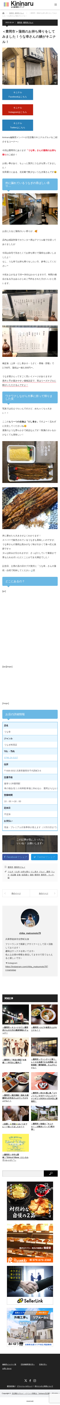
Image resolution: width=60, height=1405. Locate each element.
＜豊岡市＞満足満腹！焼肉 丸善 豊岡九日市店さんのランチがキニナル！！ (15, 1098)
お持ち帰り (25, 872)
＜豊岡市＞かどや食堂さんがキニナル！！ (44, 1028)
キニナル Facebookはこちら (18, 94)
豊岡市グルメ (28, 22)
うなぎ (10, 872)
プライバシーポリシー (24, 1386)
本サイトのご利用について (44, 1386)
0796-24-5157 (11, 757)
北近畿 (13, 875)
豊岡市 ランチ (47, 875)
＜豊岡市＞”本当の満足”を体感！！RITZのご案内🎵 (14, 1061)
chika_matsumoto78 (30, 933)
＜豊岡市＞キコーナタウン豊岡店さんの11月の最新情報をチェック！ (15, 1030)
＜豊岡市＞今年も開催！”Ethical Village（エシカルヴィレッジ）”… (15, 1157)
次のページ (43, 893)
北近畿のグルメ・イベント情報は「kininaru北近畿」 (31, 1393)
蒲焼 (32, 875)
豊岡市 (19, 22)
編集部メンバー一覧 (9, 1364)
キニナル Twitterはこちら (17, 125)
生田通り (25, 875)
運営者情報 (11, 1386)
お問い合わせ (7, 1368)
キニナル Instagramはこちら (17, 109)
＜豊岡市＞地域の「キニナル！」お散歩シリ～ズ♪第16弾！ (42, 1126)
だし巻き (34, 872)
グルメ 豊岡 (44, 872)
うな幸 (17, 872)
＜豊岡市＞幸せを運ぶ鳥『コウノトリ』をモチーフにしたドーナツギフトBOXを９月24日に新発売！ (44, 1097)
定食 (19, 875)
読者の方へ (43, 1364)
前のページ (16, 893)
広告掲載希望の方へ (28, 1364)
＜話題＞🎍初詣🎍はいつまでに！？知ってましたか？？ (14, 1125)
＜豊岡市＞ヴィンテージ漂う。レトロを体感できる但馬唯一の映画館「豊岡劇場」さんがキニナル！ (44, 1063)
